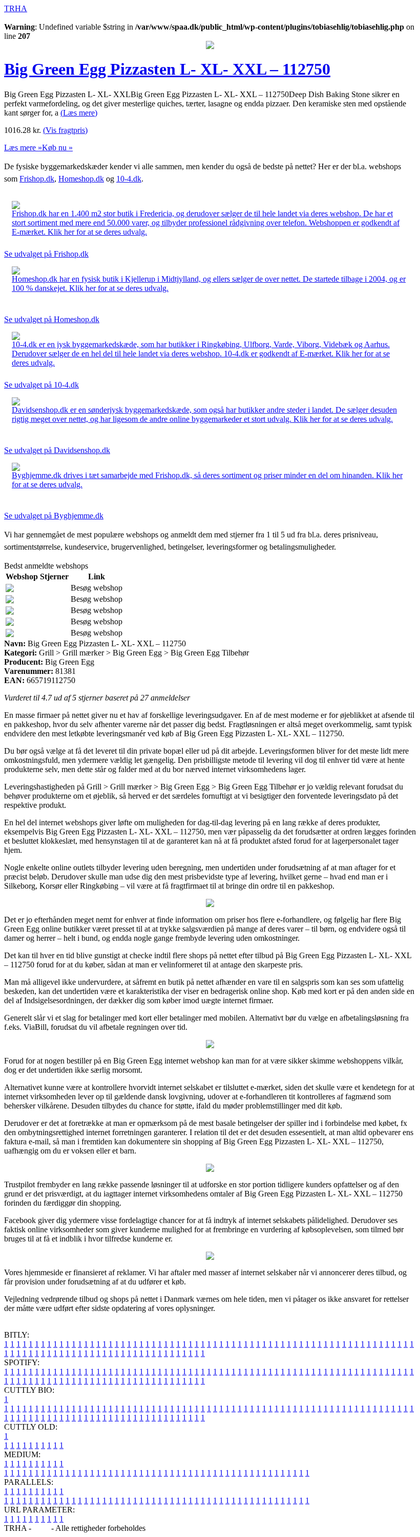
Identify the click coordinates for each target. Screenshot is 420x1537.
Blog (41, 1528)
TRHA (15, 8)
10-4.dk (128, 178)
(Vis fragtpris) (65, 130)
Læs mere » (23, 147)
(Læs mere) (78, 112)
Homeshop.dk (81, 178)
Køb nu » (57, 147)
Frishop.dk (36, 178)
